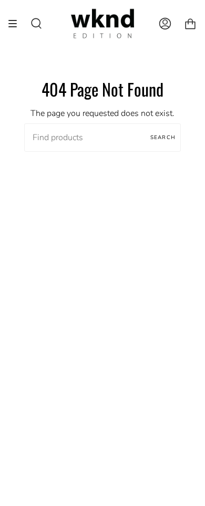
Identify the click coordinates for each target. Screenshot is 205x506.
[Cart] (190, 23)
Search (163, 137)
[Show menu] (16, 23)
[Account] (165, 23)
